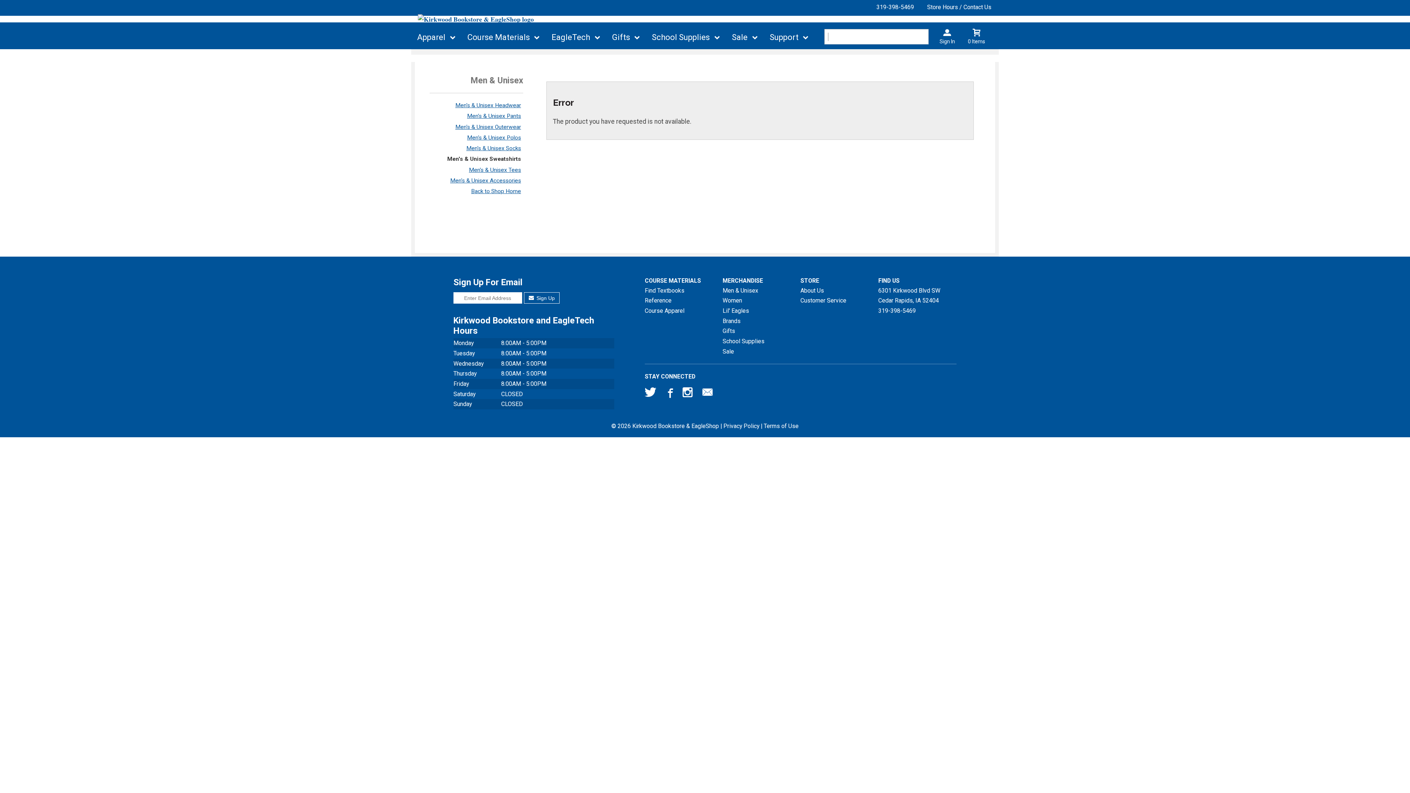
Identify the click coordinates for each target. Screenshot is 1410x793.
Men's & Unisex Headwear (488, 105)
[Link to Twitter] (651, 394)
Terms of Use (781, 426)
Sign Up (545, 298)
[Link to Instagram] (688, 394)
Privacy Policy (741, 426)
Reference (658, 300)
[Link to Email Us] (707, 394)
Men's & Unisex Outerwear (488, 127)
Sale (740, 37)
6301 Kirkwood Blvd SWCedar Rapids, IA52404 (909, 295)
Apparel (431, 37)
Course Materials (498, 37)
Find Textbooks (664, 290)
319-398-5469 (895, 7)
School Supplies (681, 37)
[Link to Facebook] (669, 394)
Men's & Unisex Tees (495, 170)
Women (732, 300)
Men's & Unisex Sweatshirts (484, 159)
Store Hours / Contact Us (959, 7)
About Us (812, 290)
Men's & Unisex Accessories (485, 180)
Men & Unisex (740, 290)
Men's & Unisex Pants (494, 116)
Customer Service (823, 300)
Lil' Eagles (736, 310)
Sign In (947, 41)
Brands (732, 321)
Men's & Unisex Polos (494, 137)
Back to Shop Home (496, 191)
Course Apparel (664, 310)
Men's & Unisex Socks (493, 148)
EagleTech (571, 37)
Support (784, 37)
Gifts (621, 37)
